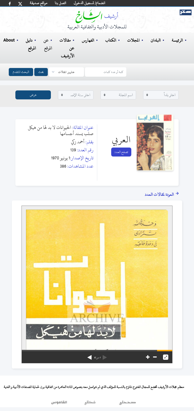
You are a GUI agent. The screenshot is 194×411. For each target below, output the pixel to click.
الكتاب (110, 40)
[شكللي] (90, 403)
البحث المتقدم (21, 72)
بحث (41, 72)
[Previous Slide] (105, 356)
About (9, 40)
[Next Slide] (89, 356)
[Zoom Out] (155, 357)
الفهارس (88, 40)
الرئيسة (177, 40)
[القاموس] (59, 403)
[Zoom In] (148, 357)
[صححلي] (127, 403)
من (97, 357)
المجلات (133, 40)
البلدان (156, 40)
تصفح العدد (121, 152)
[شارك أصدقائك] (10, 3)
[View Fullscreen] (166, 357)
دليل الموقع (31, 44)
